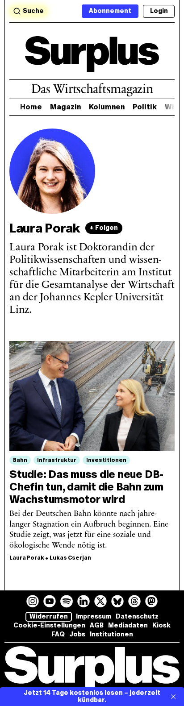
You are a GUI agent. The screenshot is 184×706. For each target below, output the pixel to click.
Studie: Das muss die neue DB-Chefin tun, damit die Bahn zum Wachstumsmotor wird (86, 487)
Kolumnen (107, 107)
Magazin (65, 107)
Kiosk (161, 625)
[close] (173, 696)
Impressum (93, 616)
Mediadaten (128, 625)
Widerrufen (48, 616)
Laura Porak (26, 558)
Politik (145, 107)
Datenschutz (137, 616)
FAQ (58, 634)
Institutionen (111, 634)
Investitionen (106, 460)
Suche (33, 11)
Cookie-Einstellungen (49, 625)
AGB (97, 625)
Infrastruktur (56, 460)
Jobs (77, 634)
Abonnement (110, 11)
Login (159, 11)
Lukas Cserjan (70, 558)
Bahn (20, 460)
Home (31, 107)
